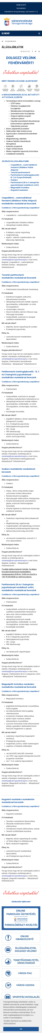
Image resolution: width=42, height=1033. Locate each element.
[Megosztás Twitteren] (35, 51)
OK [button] (21, 1029)
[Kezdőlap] (2, 41)
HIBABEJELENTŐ (21, 5)
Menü (7, 33)
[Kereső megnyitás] (39, 33)
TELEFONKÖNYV (21, 8)
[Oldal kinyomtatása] (39, 51)
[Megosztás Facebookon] (32, 51)
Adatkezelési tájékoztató (21, 902)
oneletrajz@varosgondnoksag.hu (14, 260)
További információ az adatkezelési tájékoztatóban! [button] (17, 1022)
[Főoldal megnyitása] (19, 22)
